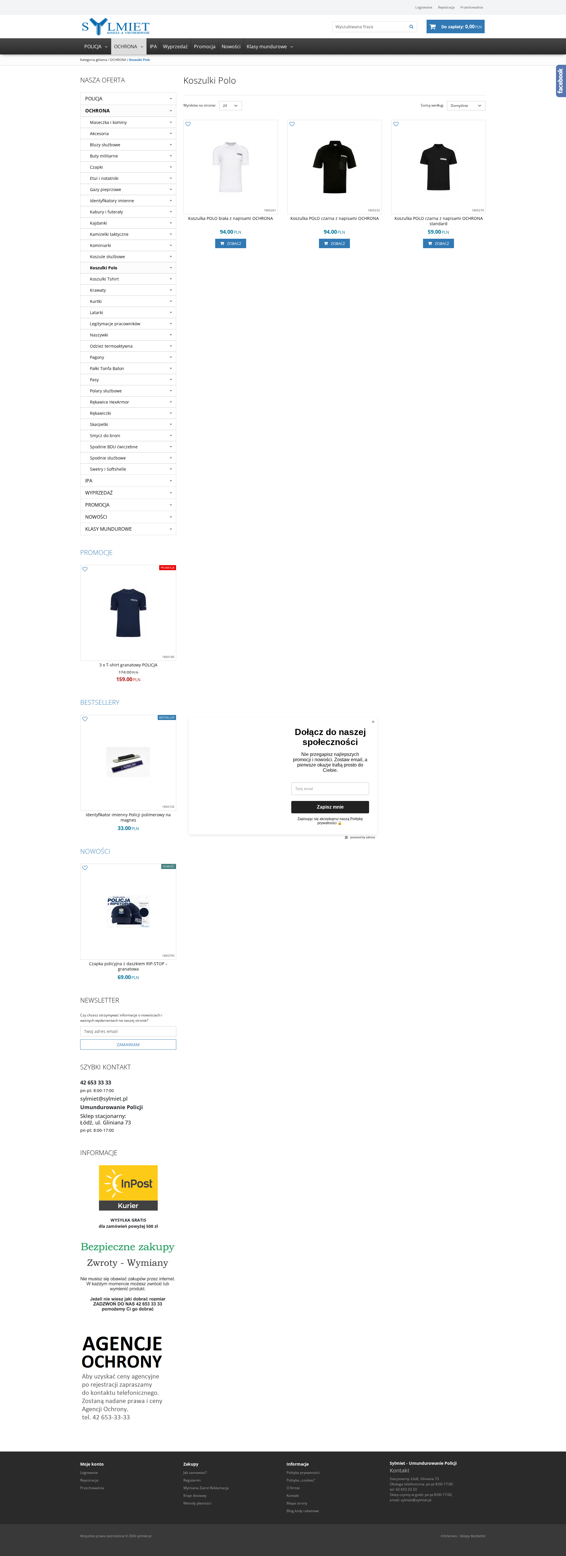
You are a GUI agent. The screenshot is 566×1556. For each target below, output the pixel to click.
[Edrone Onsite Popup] (283, 778)
